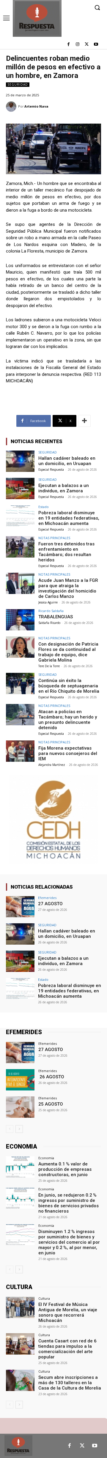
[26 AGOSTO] (20, 1079)
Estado (43, 506)
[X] (86, 44)
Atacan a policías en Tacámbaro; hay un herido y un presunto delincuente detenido (67, 719)
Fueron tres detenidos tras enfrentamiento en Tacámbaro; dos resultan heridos (66, 552)
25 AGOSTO (50, 1104)
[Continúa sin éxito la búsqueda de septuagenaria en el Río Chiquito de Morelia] (20, 683)
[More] (84, 421)
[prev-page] (9, 1129)
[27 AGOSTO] (20, 906)
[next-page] (19, 1129)
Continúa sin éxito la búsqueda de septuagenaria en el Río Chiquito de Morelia (68, 686)
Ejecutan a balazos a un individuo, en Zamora (63, 488)
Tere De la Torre (49, 666)
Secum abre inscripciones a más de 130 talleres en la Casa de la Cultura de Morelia (69, 1383)
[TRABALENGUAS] (20, 619)
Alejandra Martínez (51, 765)
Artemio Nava (36, 106)
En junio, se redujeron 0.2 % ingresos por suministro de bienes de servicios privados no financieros (68, 1203)
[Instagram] (77, 44)
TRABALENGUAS (55, 616)
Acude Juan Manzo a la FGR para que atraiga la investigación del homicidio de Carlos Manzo (68, 588)
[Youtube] (95, 44)
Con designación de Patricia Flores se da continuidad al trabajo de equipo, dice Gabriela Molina (68, 652)
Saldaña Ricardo (49, 623)
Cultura (44, 1298)
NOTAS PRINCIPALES (54, 537)
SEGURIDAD (17, 84)
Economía (46, 1158)
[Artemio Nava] (12, 106)
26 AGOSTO (51, 1076)
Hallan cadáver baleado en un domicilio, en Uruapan (66, 461)
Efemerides (47, 897)
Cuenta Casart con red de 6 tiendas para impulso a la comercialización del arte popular (67, 1349)
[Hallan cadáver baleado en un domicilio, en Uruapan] (20, 461)
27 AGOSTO (50, 903)
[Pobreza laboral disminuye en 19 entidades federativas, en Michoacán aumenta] (20, 515)
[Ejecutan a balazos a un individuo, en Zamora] (20, 488)
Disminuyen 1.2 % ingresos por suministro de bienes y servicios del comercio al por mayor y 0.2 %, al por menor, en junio (69, 1242)
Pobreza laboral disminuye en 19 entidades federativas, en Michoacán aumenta (68, 518)
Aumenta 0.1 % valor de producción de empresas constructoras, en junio (65, 1169)
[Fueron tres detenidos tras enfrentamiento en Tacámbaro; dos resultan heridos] (20, 547)
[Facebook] (68, 44)
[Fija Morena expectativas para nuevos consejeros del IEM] (20, 751)
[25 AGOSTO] (20, 1107)
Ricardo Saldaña (51, 610)
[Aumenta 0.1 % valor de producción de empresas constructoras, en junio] (20, 1167)
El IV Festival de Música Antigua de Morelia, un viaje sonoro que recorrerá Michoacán (67, 1312)
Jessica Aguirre (48, 602)
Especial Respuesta (51, 469)
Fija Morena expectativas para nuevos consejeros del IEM (67, 753)
